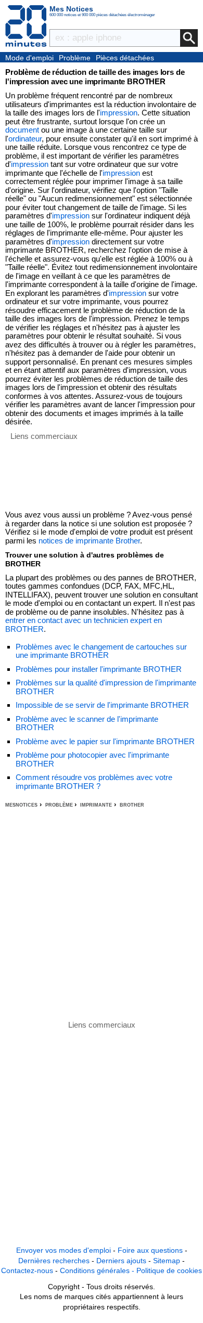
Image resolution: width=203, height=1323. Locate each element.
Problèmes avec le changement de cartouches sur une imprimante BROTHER (101, 651)
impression (118, 112)
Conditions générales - (98, 1270)
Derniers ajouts (121, 1260)
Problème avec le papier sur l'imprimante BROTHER (105, 741)
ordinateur (25, 138)
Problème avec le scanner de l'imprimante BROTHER (87, 723)
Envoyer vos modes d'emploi (63, 1250)
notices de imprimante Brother (89, 540)
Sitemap (166, 1260)
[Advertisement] (101, 914)
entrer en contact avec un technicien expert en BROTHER (83, 624)
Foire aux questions (150, 1250)
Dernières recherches (54, 1260)
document (22, 129)
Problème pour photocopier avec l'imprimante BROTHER (92, 759)
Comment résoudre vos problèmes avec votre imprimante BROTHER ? (94, 781)
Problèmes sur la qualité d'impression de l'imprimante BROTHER (106, 687)
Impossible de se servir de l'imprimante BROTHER (102, 705)
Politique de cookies (169, 1270)
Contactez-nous (27, 1270)
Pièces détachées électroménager (125, 58)
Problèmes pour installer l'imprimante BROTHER (99, 669)
